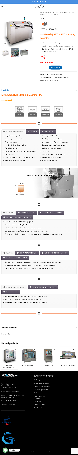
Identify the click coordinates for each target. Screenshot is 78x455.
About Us (37, 398)
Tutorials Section (39, 405)
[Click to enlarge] (5, 44)
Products (48, 12)
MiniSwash (47, 78)
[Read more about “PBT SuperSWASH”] (35, 349)
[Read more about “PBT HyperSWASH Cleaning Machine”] (15, 349)
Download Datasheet (46, 63)
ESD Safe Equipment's (41, 390)
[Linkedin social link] (40, 1)
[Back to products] (44, 18)
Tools (35, 393)
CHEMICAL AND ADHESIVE (42, 386)
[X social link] (34, 1)
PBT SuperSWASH (27, 365)
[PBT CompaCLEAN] (48, 355)
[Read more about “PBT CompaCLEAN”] (54, 349)
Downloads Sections (40, 408)
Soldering (37, 380)
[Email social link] (37, 1)
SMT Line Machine (58, 12)
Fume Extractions (39, 396)
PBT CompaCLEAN (47, 365)
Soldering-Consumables (41, 383)
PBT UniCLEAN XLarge (68, 365)
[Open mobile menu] (2, 6)
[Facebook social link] (32, 1)
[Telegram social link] (45, 1)
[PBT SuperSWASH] (29, 355)
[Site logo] (39, 6)
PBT (53, 78)
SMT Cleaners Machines (54, 74)
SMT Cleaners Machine (62, 78)
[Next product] (46, 18)
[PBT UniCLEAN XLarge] (68, 355)
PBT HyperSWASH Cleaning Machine (8, 366)
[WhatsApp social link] (43, 1)
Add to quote (55, 68)
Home (42, 12)
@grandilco (12, 405)
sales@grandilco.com (12, 392)
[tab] (13, 131)
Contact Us (37, 401)
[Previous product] (41, 18)
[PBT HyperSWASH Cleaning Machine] (9, 355)
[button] (3, 29)
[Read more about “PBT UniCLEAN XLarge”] (74, 349)
